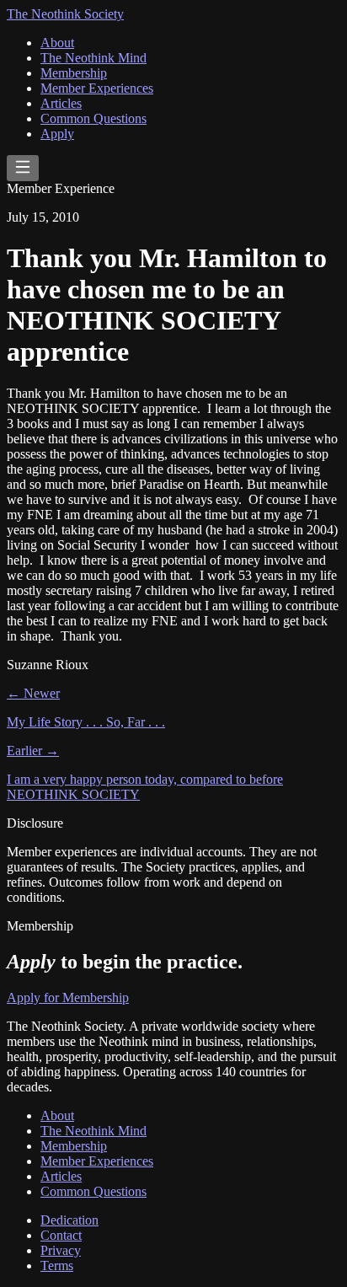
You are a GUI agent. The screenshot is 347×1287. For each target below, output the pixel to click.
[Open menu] (23, 168)
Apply (57, 133)
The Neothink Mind (93, 58)
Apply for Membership (68, 997)
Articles (61, 103)
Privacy (60, 1250)
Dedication (69, 1220)
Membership (73, 73)
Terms (56, 1265)
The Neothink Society (65, 14)
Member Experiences (96, 88)
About (57, 42)
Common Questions (93, 118)
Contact (61, 1235)
